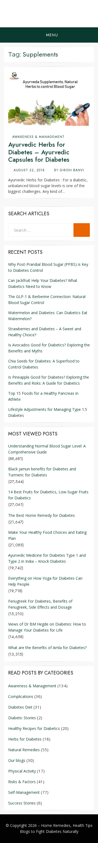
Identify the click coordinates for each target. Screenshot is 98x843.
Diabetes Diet (20, 707)
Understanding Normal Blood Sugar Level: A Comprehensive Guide (47, 449)
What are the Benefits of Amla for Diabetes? (47, 647)
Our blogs (16, 760)
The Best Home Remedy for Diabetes (41, 515)
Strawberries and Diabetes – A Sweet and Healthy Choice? (44, 331)
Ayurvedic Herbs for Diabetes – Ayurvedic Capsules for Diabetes (38, 152)
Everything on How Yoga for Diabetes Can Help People (45, 581)
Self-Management (24, 792)
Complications (20, 696)
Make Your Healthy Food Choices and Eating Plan (47, 535)
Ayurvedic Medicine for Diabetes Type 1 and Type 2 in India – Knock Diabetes (47, 558)
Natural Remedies (24, 749)
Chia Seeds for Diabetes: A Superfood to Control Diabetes (43, 364)
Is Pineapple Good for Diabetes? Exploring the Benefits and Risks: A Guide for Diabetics (48, 380)
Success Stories (22, 803)
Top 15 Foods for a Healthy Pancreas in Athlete (43, 396)
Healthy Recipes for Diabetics (34, 728)
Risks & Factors (22, 781)
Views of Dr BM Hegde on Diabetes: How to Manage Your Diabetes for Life (47, 627)
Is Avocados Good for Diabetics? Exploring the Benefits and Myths (49, 347)
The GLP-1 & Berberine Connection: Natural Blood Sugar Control (46, 299)
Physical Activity (22, 771)
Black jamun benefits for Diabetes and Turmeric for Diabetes (42, 471)
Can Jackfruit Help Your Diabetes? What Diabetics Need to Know (42, 283)
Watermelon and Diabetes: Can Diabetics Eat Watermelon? (47, 315)
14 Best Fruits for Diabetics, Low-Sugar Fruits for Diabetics (48, 494)
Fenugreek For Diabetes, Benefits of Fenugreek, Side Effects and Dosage (40, 604)
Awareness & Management (38, 136)
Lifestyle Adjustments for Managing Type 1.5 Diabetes (47, 412)
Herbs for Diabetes (25, 739)
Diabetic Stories (22, 717)
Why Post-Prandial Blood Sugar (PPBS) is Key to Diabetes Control (48, 267)
